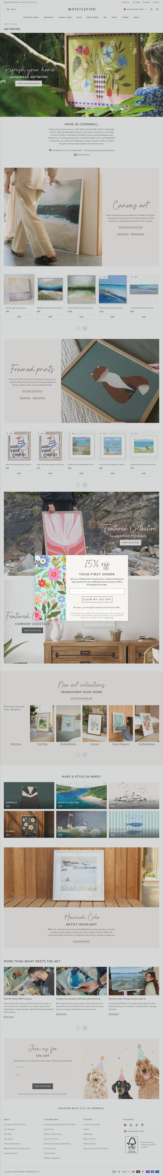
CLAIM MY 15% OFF (97, 599)
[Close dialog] (38, 558)
